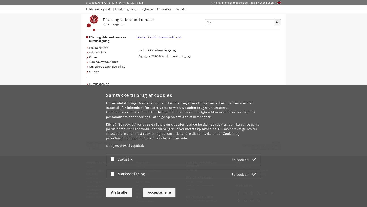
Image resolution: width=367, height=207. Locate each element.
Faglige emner (98, 47)
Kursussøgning (99, 84)
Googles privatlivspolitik (125, 146)
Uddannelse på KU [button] (98, 9)
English (272, 2)
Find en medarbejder (236, 2)
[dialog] (183, 146)
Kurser (93, 57)
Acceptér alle (159, 192)
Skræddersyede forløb (104, 62)
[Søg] (277, 22)
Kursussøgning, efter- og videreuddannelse (158, 36)
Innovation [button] (164, 9)
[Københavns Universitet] (92, 23)
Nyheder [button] (147, 9)
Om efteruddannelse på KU (107, 66)
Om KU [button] (180, 9)
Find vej (216, 2)
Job (253, 2)
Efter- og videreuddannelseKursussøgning (107, 39)
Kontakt (94, 71)
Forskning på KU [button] (126, 9)
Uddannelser (97, 52)
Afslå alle (119, 192)
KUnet (261, 2)
